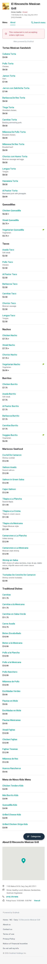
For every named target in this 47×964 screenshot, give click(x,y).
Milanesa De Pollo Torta (14, 132)
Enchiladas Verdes (11, 691)
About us (6, 925)
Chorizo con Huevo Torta (14, 156)
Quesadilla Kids (9, 805)
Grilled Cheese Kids (11, 814)
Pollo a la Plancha (11, 652)
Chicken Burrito (10, 384)
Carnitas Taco (9, 293)
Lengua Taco (8, 315)
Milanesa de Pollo (10, 681)
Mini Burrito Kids (10, 795)
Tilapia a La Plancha (12, 499)
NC (11, 920)
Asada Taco (8, 249)
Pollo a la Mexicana (11, 662)
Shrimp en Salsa (10, 560)
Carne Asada (8, 623)
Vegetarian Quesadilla (13, 230)
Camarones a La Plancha (14, 535)
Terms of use (8, 934)
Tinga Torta (8, 107)
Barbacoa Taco (9, 284)
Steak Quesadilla (10, 220)
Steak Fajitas (8, 730)
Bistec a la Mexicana (12, 643)
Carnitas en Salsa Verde (14, 614)
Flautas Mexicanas (11, 720)
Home (5, 920)
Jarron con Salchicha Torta (15, 88)
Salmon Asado (9, 467)
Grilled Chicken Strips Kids (15, 824)
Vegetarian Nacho (11, 364)
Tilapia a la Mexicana (12, 523)
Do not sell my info (11, 948)
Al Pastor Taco (9, 274)
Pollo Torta (7, 63)
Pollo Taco (7, 262)
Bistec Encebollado (11, 633)
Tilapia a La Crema (11, 511)
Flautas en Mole (10, 701)
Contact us (7, 929)
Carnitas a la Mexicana (13, 604)
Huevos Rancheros (11, 768)
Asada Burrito (9, 394)
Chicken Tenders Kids (12, 785)
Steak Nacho (8, 345)
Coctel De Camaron (11, 455)
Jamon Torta (8, 76)
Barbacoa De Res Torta (13, 97)
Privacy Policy (9, 939)
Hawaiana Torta (10, 181)
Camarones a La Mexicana (15, 548)
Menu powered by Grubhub (23, 41)
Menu (4, 22)
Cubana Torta (9, 54)
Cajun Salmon (9, 489)
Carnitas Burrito (10, 425)
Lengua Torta (9, 168)
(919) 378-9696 (16, 17)
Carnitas (6, 594)
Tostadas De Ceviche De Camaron (19, 575)
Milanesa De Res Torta (13, 144)
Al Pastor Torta (9, 190)
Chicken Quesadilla (11, 210)
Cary (16, 920)
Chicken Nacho (9, 335)
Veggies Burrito (10, 435)
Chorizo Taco (9, 303)
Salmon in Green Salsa (13, 479)
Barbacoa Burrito (10, 416)
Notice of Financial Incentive (15, 944)
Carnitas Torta (9, 119)
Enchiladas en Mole (11, 710)
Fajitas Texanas (10, 749)
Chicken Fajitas (9, 739)
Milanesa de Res (10, 758)
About (12, 22)
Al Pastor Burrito (10, 406)
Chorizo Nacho (9, 354)
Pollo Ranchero (9, 672)
